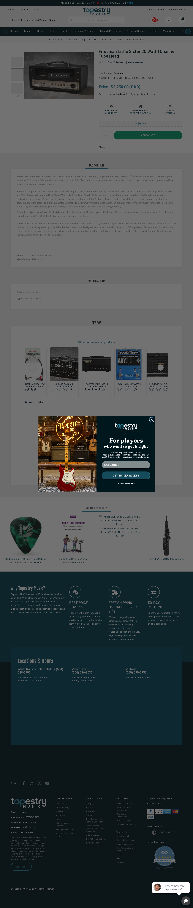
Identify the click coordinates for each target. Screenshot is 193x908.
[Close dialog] (152, 419)
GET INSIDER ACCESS (126, 475)
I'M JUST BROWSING (126, 483)
